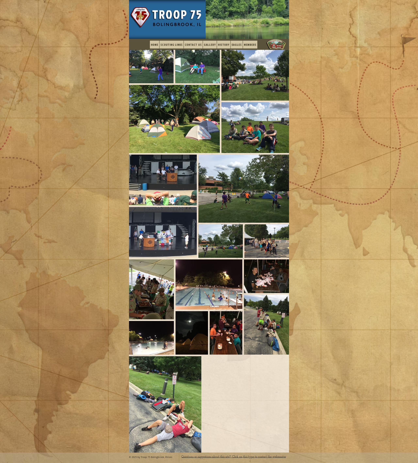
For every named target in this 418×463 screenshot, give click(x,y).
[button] (210, 44)
